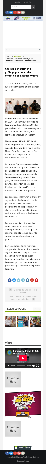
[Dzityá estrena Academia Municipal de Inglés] (35, 321)
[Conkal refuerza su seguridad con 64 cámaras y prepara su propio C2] (23, 321)
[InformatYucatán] (23, 43)
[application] (23, 358)
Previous (6, 25)
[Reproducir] (8, 365)
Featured (17, 56)
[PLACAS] (23, 418)
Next (40, 25)
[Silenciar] (33, 365)
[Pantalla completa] (37, 365)
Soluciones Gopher (23, 461)
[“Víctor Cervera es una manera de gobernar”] (10, 321)
